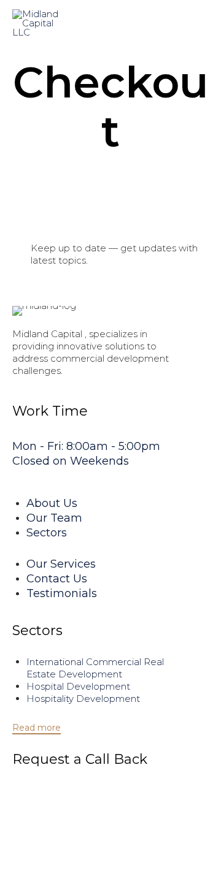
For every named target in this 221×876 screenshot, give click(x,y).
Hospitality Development (83, 698)
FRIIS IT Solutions (179, 848)
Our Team (54, 518)
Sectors (46, 532)
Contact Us (56, 578)
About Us (51, 503)
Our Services (61, 564)
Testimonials (61, 593)
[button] (36, 728)
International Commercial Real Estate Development (95, 668)
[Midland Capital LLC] (40, 23)
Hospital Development (78, 686)
